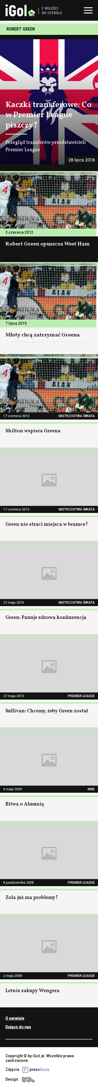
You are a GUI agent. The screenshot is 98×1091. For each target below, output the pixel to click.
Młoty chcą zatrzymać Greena (42, 335)
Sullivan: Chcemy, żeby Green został (46, 711)
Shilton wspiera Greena (32, 431)
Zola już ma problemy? (31, 897)
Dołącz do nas (18, 1027)
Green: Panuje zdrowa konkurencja (45, 617)
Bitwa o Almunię (24, 804)
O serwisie (14, 1018)
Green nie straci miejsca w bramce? (46, 524)
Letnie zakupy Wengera (32, 990)
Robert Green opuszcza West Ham (47, 244)
